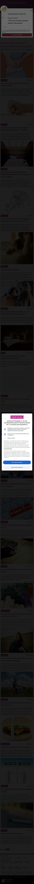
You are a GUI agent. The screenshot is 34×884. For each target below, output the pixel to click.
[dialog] (17, 442)
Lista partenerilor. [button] (8, 448)
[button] (17, 438)
